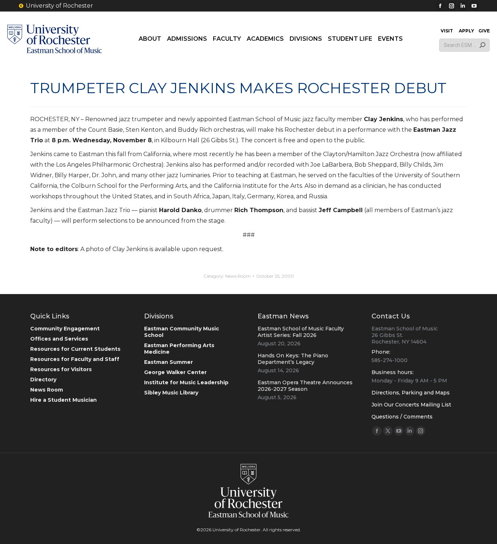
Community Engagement (65, 328)
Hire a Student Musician (63, 400)
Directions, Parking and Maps (410, 392)
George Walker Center (175, 372)
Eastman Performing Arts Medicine (179, 348)
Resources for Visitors (61, 369)
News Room (238, 276)
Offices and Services (59, 338)
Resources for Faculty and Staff (74, 359)
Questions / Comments (402, 416)
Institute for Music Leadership (186, 382)
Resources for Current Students (75, 349)
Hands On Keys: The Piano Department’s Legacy (293, 358)
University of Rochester (59, 5)
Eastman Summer (168, 362)
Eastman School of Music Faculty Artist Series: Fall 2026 (301, 331)
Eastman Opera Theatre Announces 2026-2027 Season (305, 385)
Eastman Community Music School (181, 331)
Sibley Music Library (171, 392)
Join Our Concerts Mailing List (411, 404)
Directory (43, 379)
